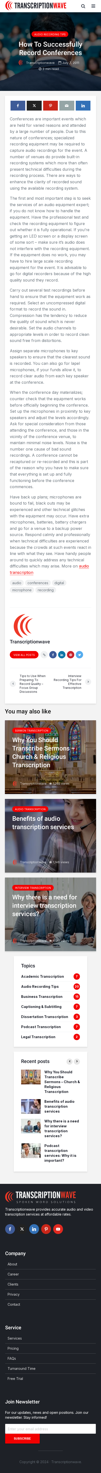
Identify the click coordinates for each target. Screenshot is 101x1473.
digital (59, 583)
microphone (22, 590)
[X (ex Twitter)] (22, 1229)
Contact (14, 1304)
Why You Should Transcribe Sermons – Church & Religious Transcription (62, 1082)
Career (13, 1274)
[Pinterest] (46, 1229)
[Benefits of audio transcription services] (50, 835)
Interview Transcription (33, 887)
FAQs (12, 1358)
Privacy (14, 1294)
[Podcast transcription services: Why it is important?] (31, 1150)
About (12, 1264)
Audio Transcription (30, 809)
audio (16, 583)
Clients (13, 1284)
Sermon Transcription (31, 730)
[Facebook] (10, 1229)
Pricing (13, 1348)
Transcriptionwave (40, 63)
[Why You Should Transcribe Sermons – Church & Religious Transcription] (50, 756)
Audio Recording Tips (50, 34)
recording (46, 590)
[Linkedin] (34, 1229)
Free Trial (15, 1378)
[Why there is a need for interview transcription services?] (50, 913)
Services (15, 1338)
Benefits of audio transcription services (59, 1106)
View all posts (24, 654)
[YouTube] (58, 1229)
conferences (37, 583)
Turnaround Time (22, 1368)
